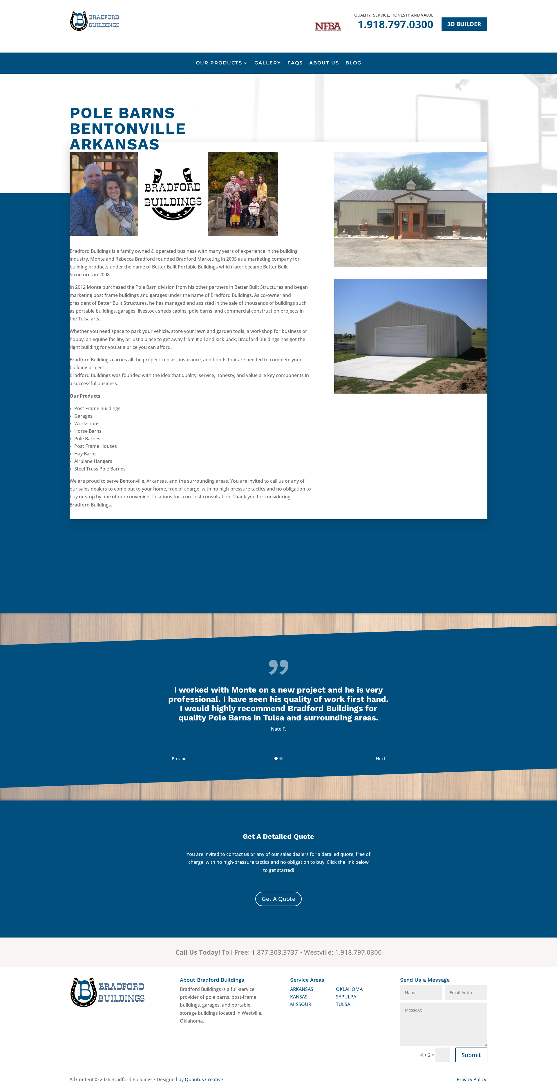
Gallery (267, 63)
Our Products (219, 63)
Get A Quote (278, 899)
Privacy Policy (471, 1079)
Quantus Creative (204, 1079)
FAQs (295, 63)
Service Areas (307, 980)
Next (380, 758)
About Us (324, 63)
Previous (180, 758)
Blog (353, 63)
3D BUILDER (464, 24)
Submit (471, 1055)
